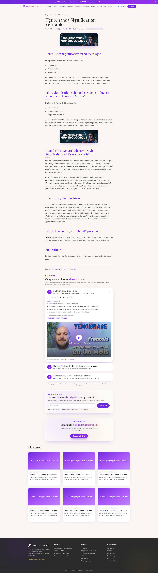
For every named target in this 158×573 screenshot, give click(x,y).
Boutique (93, 6)
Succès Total (62, 6)
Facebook (57, 269)
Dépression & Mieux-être (61, 556)
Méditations (78, 6)
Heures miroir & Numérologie (58, 15)
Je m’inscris (103, 405)
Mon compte (111, 553)
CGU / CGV (110, 558)
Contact (110, 6)
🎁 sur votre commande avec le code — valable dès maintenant (79, 2)
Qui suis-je (103, 6)
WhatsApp (72, 269)
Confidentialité (111, 561)
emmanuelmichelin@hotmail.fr (36, 559)
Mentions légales (112, 556)
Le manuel (55, 6)
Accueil (49, 6)
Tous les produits (86, 561)
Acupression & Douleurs (61, 553)
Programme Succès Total (88, 550)
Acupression (85, 6)
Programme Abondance (88, 553)
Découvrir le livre (79, 436)
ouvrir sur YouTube (70, 359)
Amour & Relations (59, 550)
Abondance (70, 6)
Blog (98, 6)
